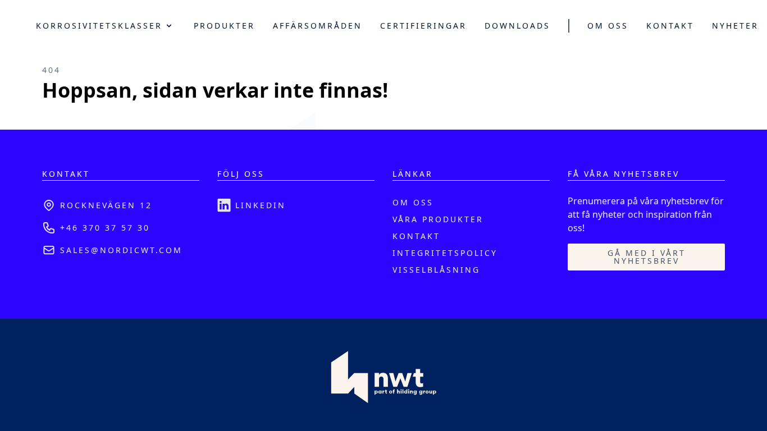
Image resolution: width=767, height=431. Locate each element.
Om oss (607, 26)
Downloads (517, 26)
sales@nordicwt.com (121, 250)
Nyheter (735, 26)
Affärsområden (317, 26)
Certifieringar (423, 26)
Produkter (224, 26)
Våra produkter (437, 219)
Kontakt (670, 26)
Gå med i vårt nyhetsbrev (647, 256)
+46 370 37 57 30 (105, 227)
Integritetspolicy (444, 252)
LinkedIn (260, 205)
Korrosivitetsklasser (99, 25)
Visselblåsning (436, 269)
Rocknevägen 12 (106, 205)
